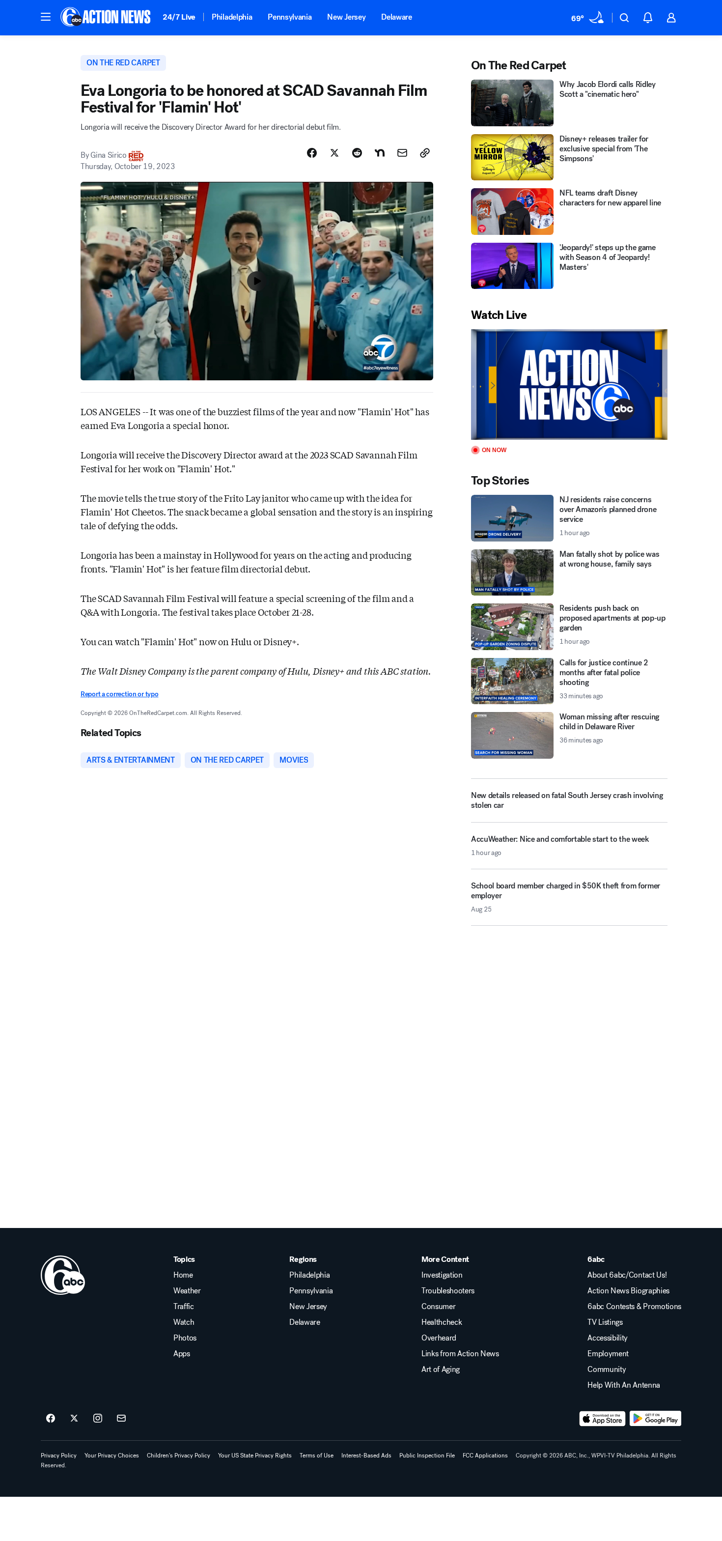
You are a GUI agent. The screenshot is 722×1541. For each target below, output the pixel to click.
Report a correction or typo (119, 694)
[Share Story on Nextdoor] (379, 152)
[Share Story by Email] (402, 152)
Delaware (396, 17)
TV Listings (604, 1322)
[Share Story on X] (334, 152)
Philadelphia (232, 17)
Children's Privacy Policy (178, 1455)
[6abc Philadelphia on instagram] (98, 1418)
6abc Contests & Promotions (634, 1307)
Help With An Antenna (623, 1385)
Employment (608, 1354)
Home (183, 1275)
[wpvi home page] (63, 1275)
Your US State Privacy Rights (255, 1455)
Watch (183, 1322)
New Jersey (346, 17)
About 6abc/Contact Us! (626, 1275)
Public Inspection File (427, 1455)
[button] (45, 17)
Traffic (183, 1307)
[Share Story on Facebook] (312, 152)
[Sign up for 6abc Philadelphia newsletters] (121, 1418)
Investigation (442, 1275)
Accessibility (607, 1338)
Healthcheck (441, 1322)
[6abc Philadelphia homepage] (106, 18)
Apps (181, 1354)
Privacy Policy (59, 1455)
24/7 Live (179, 17)
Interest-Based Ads (366, 1455)
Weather (187, 1291)
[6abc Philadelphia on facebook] (50, 1418)
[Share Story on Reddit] (357, 152)
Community (606, 1369)
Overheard (438, 1338)
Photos (184, 1338)
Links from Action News (460, 1354)
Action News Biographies (628, 1291)
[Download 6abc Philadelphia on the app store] (602, 1419)
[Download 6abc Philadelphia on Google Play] (655, 1419)
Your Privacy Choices (111, 1455)
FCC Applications (485, 1455)
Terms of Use (316, 1455)
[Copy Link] (425, 152)
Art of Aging (440, 1369)
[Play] (569, 384)
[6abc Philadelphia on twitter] (74, 1418)
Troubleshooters (447, 1291)
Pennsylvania (289, 17)
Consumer (438, 1307)
